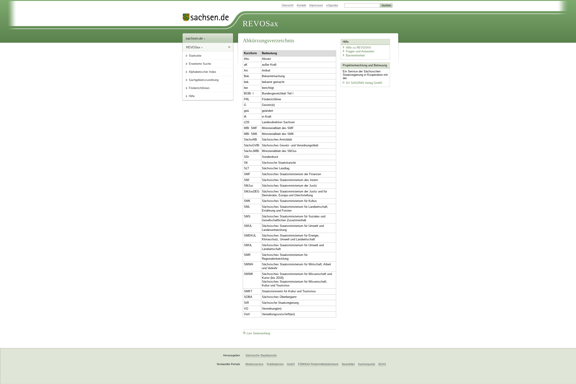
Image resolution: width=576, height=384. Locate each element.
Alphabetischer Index (202, 72)
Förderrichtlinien (199, 88)
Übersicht (287, 5)
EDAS (382, 364)
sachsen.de (195, 38)
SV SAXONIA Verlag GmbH (364, 83)
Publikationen (275, 364)
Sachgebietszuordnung (203, 80)
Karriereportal (366, 364)
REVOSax (260, 23)
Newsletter (348, 364)
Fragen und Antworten (360, 51)
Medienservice (254, 364)
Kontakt (301, 5)
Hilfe (192, 96)
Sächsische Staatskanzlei (261, 355)
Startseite (195, 55)
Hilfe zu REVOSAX (358, 47)
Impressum (316, 5)
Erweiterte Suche (200, 63)
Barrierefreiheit (355, 55)
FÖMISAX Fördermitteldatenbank (318, 364)
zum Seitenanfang (258, 333)
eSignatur (332, 5)
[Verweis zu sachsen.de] (207, 17)
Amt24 (291, 364)
